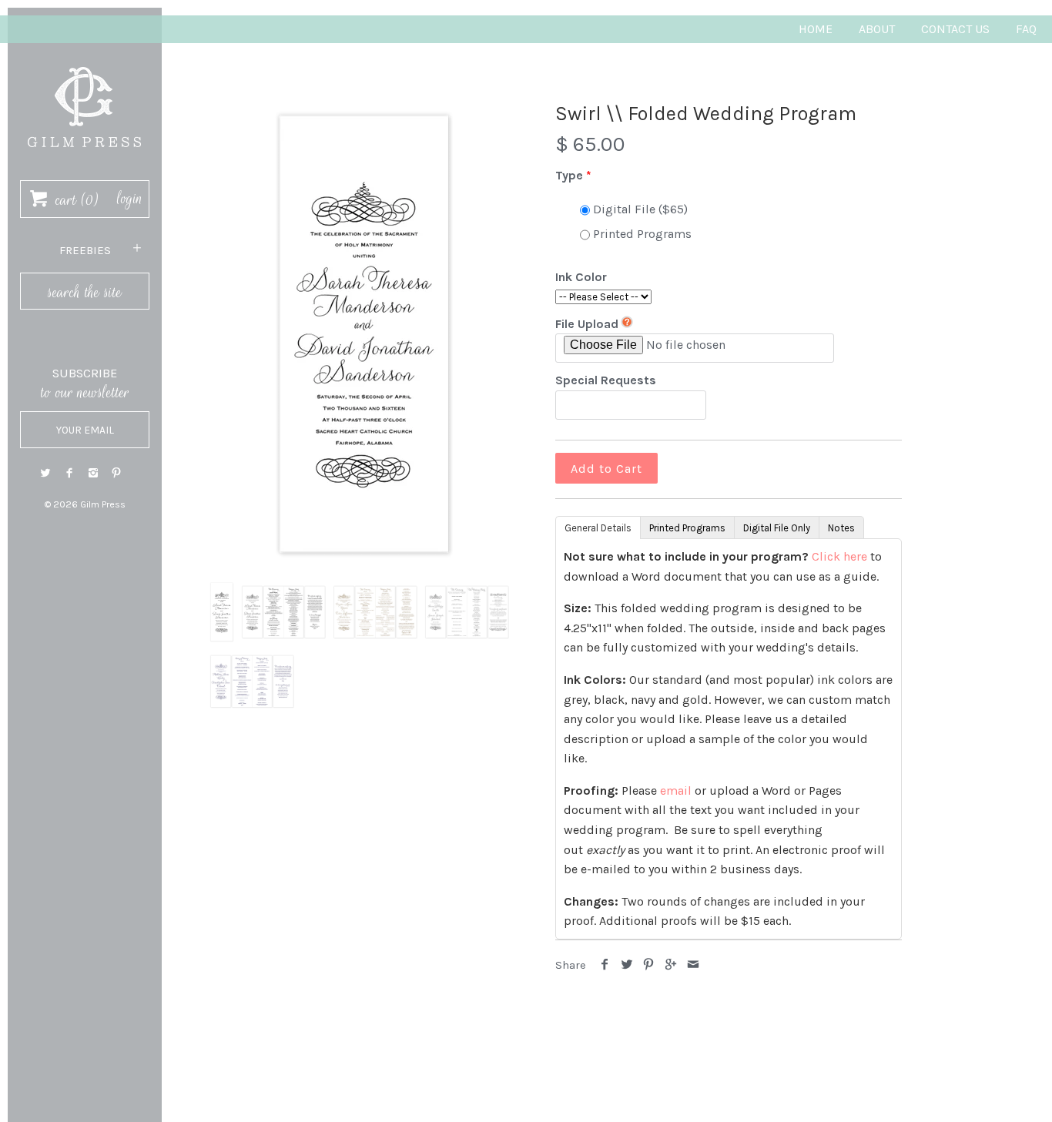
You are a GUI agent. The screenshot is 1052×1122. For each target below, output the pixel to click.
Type (569, 175)
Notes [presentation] (841, 528)
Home (816, 29)
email (676, 790)
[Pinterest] (116, 473)
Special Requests (605, 380)
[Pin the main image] (649, 965)
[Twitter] (45, 473)
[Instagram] (93, 473)
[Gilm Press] (84, 60)
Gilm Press (103, 504)
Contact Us (955, 29)
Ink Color (581, 277)
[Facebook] (69, 473)
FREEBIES (85, 250)
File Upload (586, 324)
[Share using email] (693, 965)
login (129, 198)
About (877, 29)
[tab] (597, 526)
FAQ (1026, 29)
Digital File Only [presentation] (776, 528)
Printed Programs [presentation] (687, 528)
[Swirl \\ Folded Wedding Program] (365, 335)
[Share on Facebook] (605, 965)
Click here (839, 556)
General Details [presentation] (598, 528)
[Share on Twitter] (627, 965)
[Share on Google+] (671, 965)
